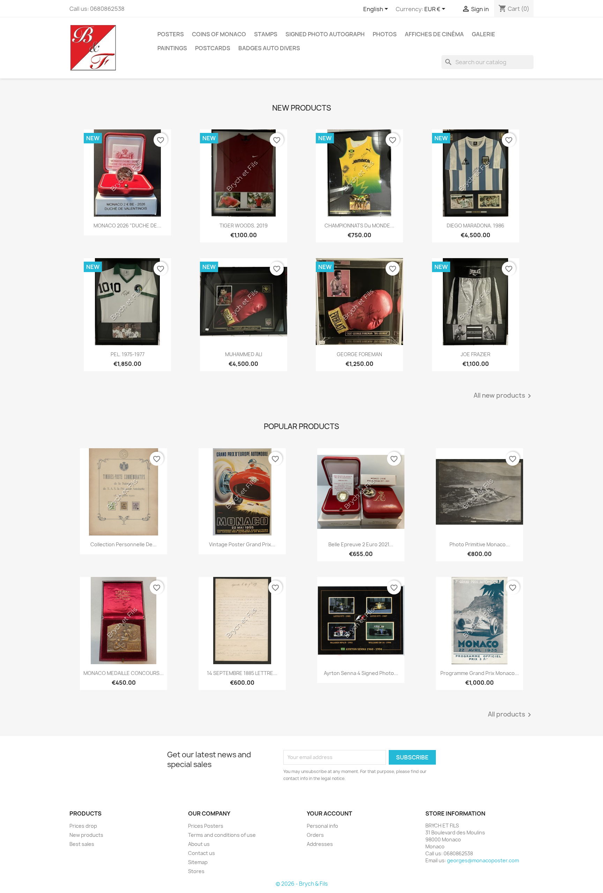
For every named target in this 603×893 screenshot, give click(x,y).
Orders (315, 835)
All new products (504, 396)
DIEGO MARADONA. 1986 (475, 225)
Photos (385, 34)
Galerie (483, 34)
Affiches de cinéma (434, 34)
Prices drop (83, 826)
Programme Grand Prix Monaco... (479, 673)
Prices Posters (205, 826)
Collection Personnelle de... (123, 544)
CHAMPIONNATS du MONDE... (359, 225)
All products (511, 715)
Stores (196, 871)
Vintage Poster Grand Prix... (242, 544)
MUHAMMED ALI (243, 354)
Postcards (212, 48)
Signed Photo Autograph (325, 34)
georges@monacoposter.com (483, 860)
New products (86, 835)
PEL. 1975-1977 (127, 354)
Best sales (81, 844)
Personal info (322, 826)
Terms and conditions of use (222, 835)
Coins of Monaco (219, 34)
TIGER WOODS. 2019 (243, 225)
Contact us (201, 853)
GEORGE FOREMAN (359, 354)
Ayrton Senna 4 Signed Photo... (361, 673)
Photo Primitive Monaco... (479, 544)
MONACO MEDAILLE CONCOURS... (123, 673)
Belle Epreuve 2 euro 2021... (360, 544)
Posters (170, 34)
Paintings (172, 48)
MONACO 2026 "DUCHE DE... (127, 225)
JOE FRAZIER (475, 354)
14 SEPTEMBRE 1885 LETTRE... (242, 673)
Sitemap (198, 862)
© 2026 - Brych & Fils (302, 883)
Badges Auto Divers (269, 48)
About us (199, 844)
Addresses (320, 844)
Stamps (265, 34)
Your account (329, 813)
